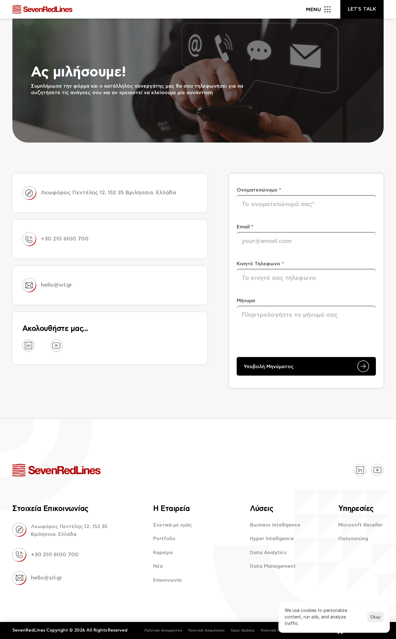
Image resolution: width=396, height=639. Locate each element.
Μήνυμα (246, 300)
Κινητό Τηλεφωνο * (260, 263)
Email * (245, 226)
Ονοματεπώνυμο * (259, 189)
